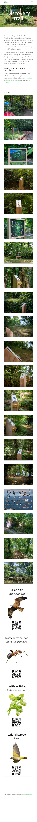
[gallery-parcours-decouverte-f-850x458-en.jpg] (18, 558)
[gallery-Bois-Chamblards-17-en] (18, 460)
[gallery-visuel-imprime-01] (16, 776)
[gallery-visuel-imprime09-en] (16, 631)
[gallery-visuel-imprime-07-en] (16, 679)
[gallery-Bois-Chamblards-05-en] (18, 214)
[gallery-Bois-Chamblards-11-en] (18, 312)
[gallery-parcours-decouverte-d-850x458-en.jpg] (18, 583)
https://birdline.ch (27, 794)
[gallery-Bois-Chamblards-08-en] (18, 238)
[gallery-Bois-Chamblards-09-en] (18, 263)
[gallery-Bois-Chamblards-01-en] (18, 115)
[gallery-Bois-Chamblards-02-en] (18, 140)
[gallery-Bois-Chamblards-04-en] (18, 189)
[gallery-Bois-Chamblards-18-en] (18, 484)
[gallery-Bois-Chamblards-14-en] (18, 386)
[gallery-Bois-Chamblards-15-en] (18, 411)
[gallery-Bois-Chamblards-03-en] (18, 164)
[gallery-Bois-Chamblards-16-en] (18, 435)
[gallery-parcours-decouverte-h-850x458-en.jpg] (18, 534)
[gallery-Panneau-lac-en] (18, 509)
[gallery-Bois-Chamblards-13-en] (18, 361)
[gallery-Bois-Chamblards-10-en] (18, 287)
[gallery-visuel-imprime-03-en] (16, 728)
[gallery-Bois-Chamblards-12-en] (18, 337)
